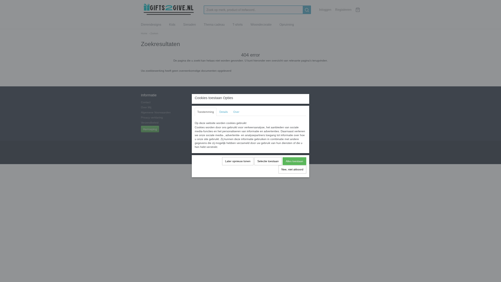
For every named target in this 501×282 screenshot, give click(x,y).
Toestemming (205, 111)
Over (236, 111)
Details (223, 111)
